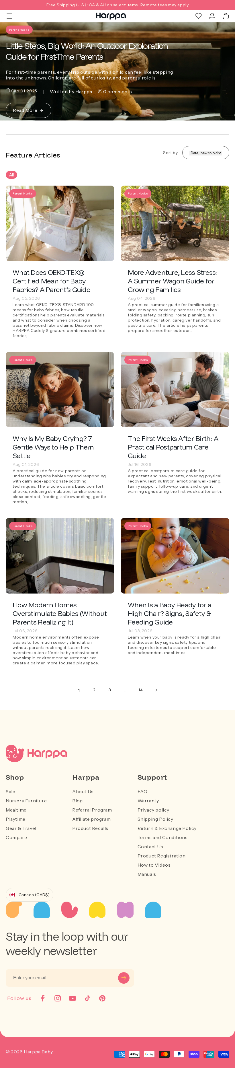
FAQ (143, 791)
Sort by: (171, 152)
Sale (10, 791)
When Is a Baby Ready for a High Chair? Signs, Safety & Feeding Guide (169, 613)
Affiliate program (91, 819)
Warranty (148, 801)
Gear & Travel (21, 828)
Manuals (147, 874)
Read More (25, 110)
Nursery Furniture (26, 801)
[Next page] (156, 690)
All (11, 174)
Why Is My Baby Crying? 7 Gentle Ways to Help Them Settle (53, 447)
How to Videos (154, 865)
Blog (77, 801)
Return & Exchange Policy (167, 828)
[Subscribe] (124, 978)
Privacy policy (153, 810)
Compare (16, 837)
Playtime (16, 819)
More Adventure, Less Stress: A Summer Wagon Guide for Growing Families (173, 281)
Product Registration (162, 856)
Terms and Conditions (163, 837)
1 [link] (79, 690)
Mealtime (16, 810)
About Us (83, 791)
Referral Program (92, 810)
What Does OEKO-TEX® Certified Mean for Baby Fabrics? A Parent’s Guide (51, 281)
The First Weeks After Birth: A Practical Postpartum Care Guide (173, 447)
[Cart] (225, 16)
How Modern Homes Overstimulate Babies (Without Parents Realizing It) (60, 613)
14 (140, 689)
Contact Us (150, 846)
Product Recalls (90, 828)
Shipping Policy (155, 819)
